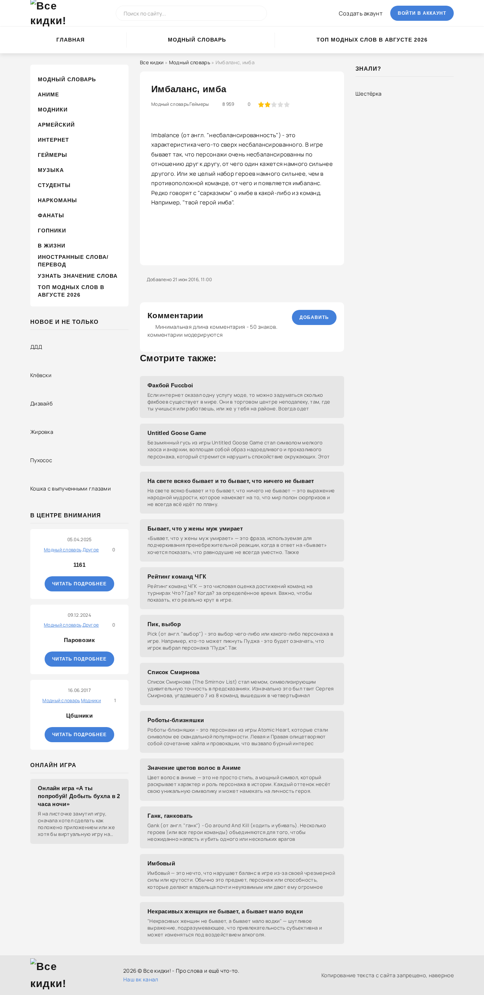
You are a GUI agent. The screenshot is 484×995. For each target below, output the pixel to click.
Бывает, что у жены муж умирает (195, 528)
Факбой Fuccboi (170, 385)
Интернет (53, 140)
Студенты (54, 185)
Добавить (314, 317)
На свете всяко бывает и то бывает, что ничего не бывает (230, 481)
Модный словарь (197, 40)
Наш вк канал (140, 979)
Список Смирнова (173, 672)
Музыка (51, 170)
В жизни (51, 246)
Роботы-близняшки (175, 720)
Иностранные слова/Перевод (73, 261)
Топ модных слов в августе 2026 (372, 40)
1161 (79, 565)
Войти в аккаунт (422, 13)
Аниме (48, 94)
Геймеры (52, 155)
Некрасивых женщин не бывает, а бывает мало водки (225, 911)
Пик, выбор (164, 624)
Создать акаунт (361, 13)
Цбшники (79, 715)
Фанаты (51, 215)
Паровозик (79, 640)
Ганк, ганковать (170, 815)
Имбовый (161, 863)
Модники (53, 110)
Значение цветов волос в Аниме (194, 767)
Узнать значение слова (78, 276)
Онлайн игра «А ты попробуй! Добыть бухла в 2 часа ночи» (79, 796)
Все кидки (152, 62)
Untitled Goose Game (176, 433)
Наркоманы (57, 200)
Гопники (52, 230)
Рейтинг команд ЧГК (176, 576)
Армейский (56, 125)
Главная (70, 40)
